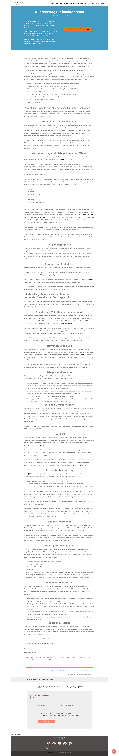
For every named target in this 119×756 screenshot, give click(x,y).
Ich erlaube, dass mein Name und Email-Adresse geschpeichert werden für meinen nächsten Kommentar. (60, 714)
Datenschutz (62, 754)
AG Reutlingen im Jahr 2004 (84, 214)
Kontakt (103, 3)
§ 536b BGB (82, 355)
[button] (77, 29)
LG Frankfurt (42, 217)
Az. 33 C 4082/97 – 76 (79, 465)
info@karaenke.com (68, 748)
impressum (57, 754)
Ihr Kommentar (43, 695)
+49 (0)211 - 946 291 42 (53, 748)
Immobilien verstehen (79, 3)
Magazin (91, 3)
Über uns (62, 3)
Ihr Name (41, 705)
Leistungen (54, 3)
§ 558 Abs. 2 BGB (66, 323)
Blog (97, 3)
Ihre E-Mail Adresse (67, 705)
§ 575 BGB (31, 474)
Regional (69, 3)
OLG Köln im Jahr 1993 (65, 159)
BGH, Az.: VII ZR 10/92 (39, 445)
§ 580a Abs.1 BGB (87, 279)
